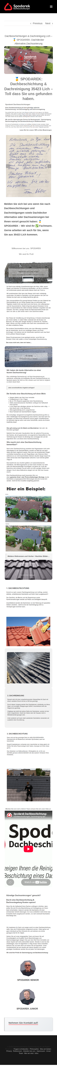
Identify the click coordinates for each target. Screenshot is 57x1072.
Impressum (41, 1051)
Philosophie (34, 1049)
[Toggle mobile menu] (51, 6)
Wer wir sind (28, 1053)
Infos (36, 1053)
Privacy (9, 1051)
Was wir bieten (45, 1049)
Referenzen (17, 1051)
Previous (37, 23)
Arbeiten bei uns (29, 1051)
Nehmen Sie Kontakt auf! (23, 1022)
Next (47, 23)
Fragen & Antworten (21, 1049)
